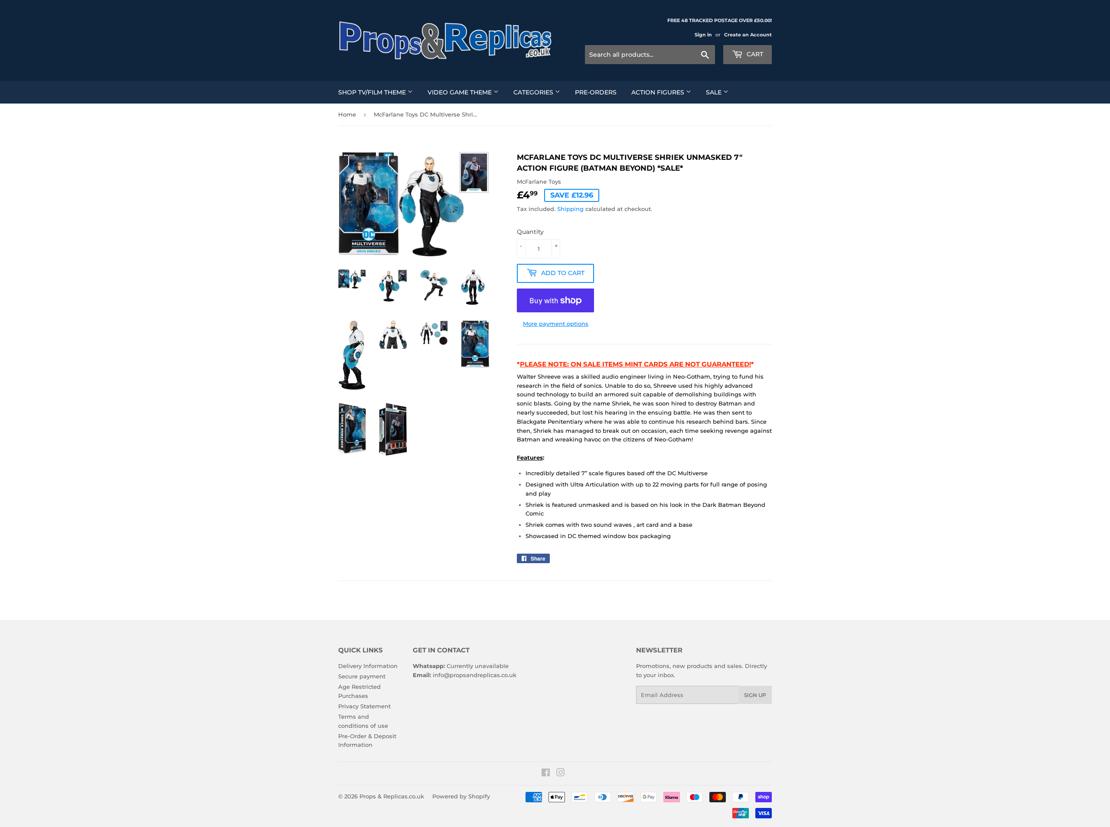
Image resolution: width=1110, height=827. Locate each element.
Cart (754, 54)
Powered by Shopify (461, 796)
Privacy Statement (364, 706)
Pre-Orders (596, 92)
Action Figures (658, 92)
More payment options (555, 323)
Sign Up (755, 695)
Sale (714, 92)
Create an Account (748, 35)
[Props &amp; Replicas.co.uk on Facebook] (545, 773)
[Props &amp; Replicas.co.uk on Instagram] (560, 773)
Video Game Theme (460, 92)
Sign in (703, 35)
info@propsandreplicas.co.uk (474, 674)
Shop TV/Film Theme (373, 92)
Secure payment (361, 676)
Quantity (530, 232)
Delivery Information (368, 665)
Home (347, 114)
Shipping (570, 208)
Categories (534, 92)
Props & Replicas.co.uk (391, 796)
